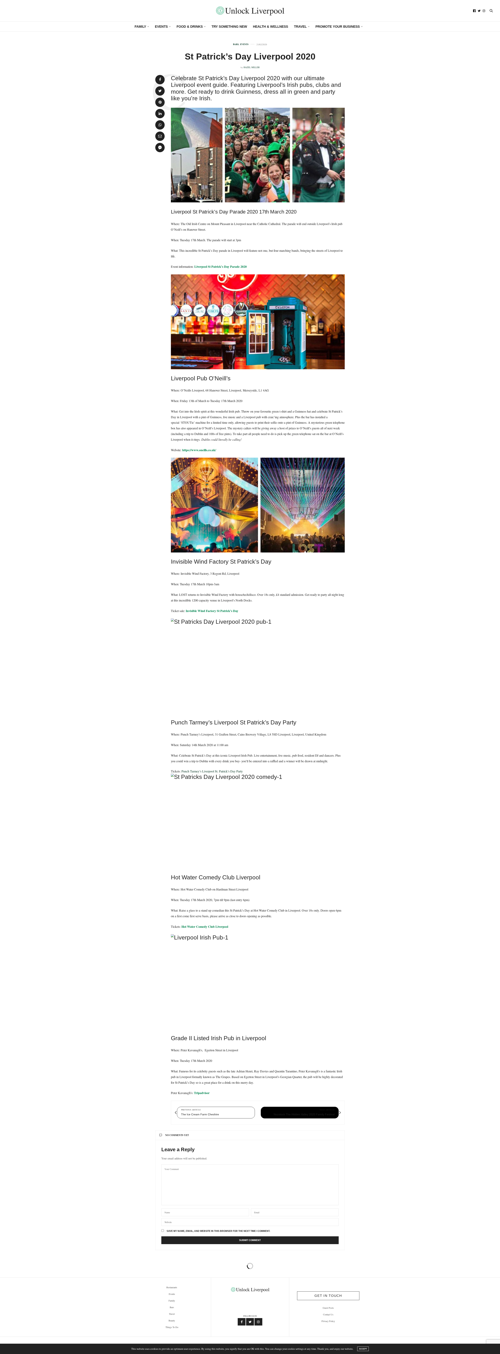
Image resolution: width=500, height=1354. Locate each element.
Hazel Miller (252, 67)
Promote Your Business (337, 26)
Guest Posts (328, 1307)
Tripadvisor (202, 1093)
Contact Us (328, 1314)
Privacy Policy (328, 1321)
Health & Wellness (270, 26)
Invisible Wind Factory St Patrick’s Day (212, 610)
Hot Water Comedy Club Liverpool (204, 926)
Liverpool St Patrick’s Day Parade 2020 (220, 266)
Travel (300, 26)
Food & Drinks (190, 26)
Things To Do (171, 1327)
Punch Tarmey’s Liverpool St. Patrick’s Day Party (212, 771)
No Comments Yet (177, 1135)
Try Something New (229, 26)
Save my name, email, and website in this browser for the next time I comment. (218, 1231)
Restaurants (171, 1287)
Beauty (172, 1320)
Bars (236, 44)
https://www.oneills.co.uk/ (199, 450)
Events (161, 26)
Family (140, 26)
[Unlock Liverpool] (250, 11)
